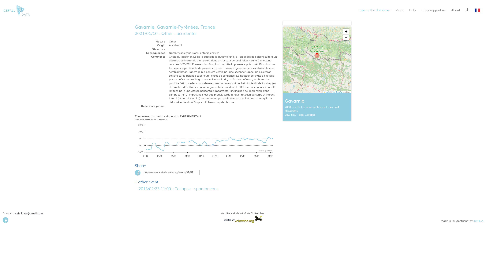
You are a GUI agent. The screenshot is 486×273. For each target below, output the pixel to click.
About (455, 10)
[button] (317, 56)
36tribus (478, 221)
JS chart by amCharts (265, 151)
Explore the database (374, 10)
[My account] (467, 9)
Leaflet (327, 92)
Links (412, 10)
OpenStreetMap (337, 92)
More (399, 10)
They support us (434, 10)
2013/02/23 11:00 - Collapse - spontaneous (178, 188)
